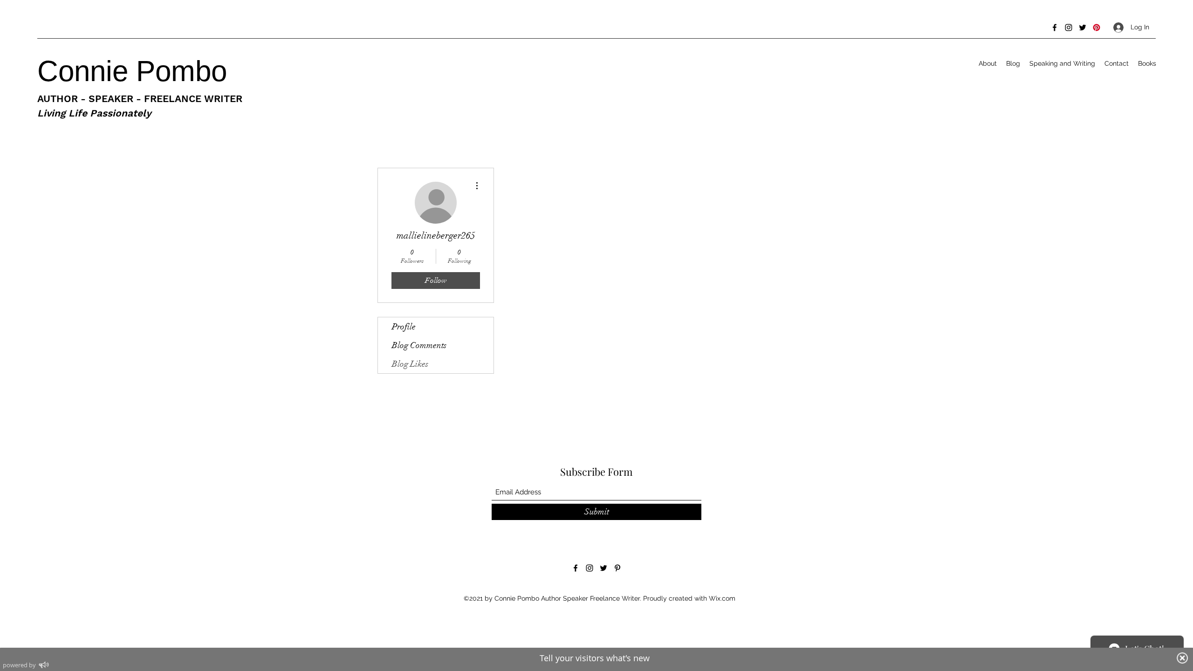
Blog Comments (419, 345)
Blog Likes (410, 364)
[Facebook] (1054, 27)
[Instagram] (1068, 27)
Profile (404, 327)
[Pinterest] (1096, 27)
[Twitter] (1082, 27)
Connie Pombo (136, 71)
